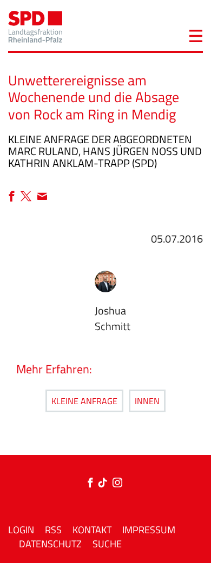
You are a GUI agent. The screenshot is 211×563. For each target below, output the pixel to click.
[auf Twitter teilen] (29, 197)
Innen (147, 400)
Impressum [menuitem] (148, 529)
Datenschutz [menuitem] (50, 544)
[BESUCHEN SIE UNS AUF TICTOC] (105, 483)
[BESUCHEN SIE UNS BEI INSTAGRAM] (117, 483)
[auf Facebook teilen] (14, 197)
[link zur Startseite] (35, 25)
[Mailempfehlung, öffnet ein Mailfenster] (42, 197)
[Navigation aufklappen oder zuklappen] (196, 34)
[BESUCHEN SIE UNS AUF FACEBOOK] (92, 483)
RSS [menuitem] (53, 529)
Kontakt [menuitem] (91, 529)
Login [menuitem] (21, 529)
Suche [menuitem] (107, 544)
